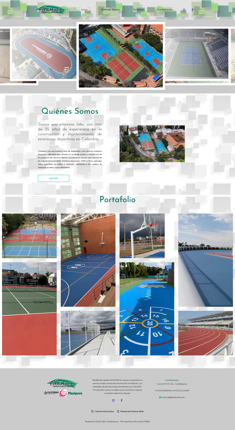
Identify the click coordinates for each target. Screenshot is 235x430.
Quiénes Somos (110, 10)
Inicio (84, 10)
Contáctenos (164, 10)
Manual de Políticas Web (131, 411)
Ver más (53, 178)
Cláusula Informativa (103, 411)
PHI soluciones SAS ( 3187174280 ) (135, 421)
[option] (70, 56)
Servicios (138, 10)
